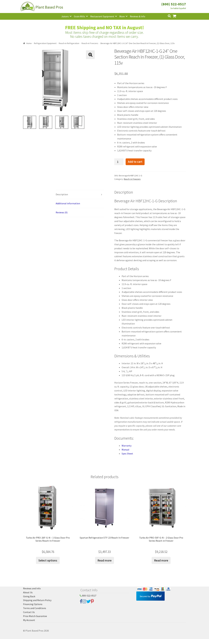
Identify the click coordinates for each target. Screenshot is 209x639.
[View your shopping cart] (177, 15)
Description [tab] (62, 194)
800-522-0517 (89, 595)
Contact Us (29, 612)
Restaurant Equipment (102, 16)
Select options (47, 560)
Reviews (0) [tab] (61, 212)
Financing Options (32, 604)
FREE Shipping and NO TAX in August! (104, 27)
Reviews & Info (137, 16)
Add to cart (135, 161)
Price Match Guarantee (35, 616)
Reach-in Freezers (90, 43)
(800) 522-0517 (173, 4)
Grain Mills (79, 16)
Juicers (65, 16)
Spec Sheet (127, 453)
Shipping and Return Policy (37, 600)
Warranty (126, 445)
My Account (29, 620)
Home (29, 43)
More (122, 16)
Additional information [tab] (68, 203)
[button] (90, 54)
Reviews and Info (32, 588)
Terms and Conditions (34, 608)
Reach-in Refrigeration (69, 43)
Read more (104, 560)
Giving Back (29, 596)
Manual (125, 449)
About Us (28, 592)
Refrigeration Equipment (45, 43)
